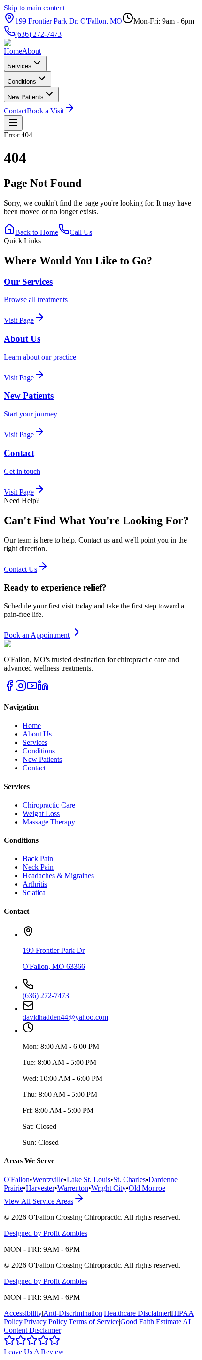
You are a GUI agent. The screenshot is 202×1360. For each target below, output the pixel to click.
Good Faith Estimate (150, 1322)
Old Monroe (147, 1188)
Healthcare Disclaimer (137, 1313)
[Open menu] (13, 123)
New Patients (26, 97)
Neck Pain (38, 867)
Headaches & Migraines (58, 876)
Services (19, 66)
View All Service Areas (38, 1201)
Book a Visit (45, 111)
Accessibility (23, 1313)
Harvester (40, 1188)
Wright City (108, 1188)
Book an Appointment (37, 635)
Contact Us (20, 569)
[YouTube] (32, 689)
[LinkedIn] (43, 689)
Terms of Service (94, 1322)
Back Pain (38, 859)
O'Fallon (17, 1180)
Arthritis (35, 884)
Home (13, 51)
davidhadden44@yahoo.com (65, 1017)
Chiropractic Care (49, 805)
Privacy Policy (45, 1322)
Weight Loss (41, 813)
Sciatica (34, 892)
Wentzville (48, 1180)
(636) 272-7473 (38, 34)
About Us (37, 734)
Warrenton (72, 1188)
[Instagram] (20, 689)
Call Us (81, 232)
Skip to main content (34, 8)
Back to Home (36, 232)
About (31, 51)
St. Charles (129, 1180)
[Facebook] (9, 689)
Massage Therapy (49, 822)
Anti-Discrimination (72, 1313)
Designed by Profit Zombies (45, 1233)
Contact (15, 111)
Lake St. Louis (88, 1180)
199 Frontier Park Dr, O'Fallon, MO (68, 21)
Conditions (22, 81)
